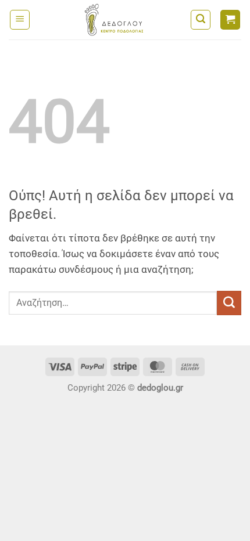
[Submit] (229, 303)
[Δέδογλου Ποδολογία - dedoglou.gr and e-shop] (114, 19)
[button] (20, 20)
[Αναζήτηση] (200, 20)
